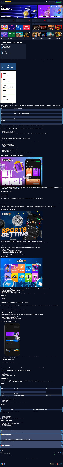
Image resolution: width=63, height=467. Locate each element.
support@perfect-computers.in (3, 454)
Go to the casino (43, 16)
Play (6, 16)
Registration (56, 16)
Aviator (9, 453)
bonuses (18, 187)
